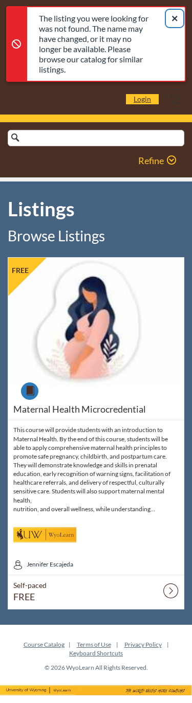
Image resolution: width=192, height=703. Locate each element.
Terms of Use (94, 644)
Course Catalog (44, 644)
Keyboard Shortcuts (96, 653)
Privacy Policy (143, 644)
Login (142, 99)
